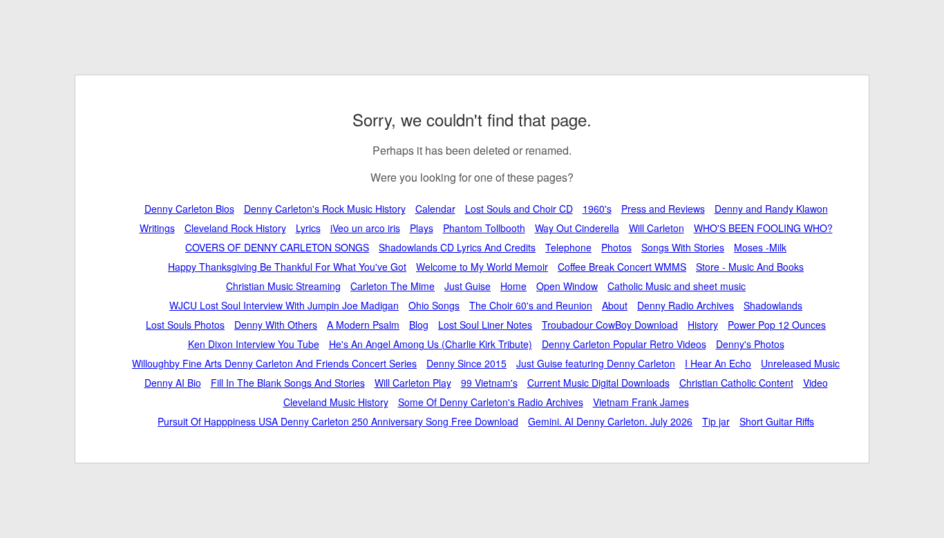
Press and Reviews (663, 208)
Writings (157, 228)
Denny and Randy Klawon (771, 208)
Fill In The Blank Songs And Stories (288, 383)
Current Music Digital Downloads (598, 383)
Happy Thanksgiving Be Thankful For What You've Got (287, 266)
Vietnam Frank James (641, 402)
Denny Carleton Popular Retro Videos (624, 344)
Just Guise (467, 286)
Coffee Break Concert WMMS (622, 266)
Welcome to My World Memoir (482, 266)
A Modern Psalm (363, 325)
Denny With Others (275, 325)
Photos (616, 247)
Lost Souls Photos (185, 325)
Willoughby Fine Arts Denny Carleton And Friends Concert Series (274, 363)
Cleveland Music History (335, 402)
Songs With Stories (682, 247)
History (703, 325)
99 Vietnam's (489, 383)
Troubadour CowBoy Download (610, 325)
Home (513, 286)
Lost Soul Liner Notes (485, 325)
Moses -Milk (760, 247)
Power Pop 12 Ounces (777, 325)
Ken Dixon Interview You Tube (253, 344)
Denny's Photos (750, 344)
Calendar (435, 208)
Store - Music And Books (750, 266)
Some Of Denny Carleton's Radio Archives (490, 402)
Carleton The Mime (392, 286)
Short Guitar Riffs (776, 421)
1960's (597, 208)
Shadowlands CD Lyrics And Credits (457, 247)
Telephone (568, 247)
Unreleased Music (800, 363)
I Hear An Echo (718, 363)
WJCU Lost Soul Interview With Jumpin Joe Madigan (284, 305)
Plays (421, 228)
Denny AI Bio (172, 383)
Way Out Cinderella (577, 228)
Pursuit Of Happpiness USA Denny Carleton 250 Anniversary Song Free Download (338, 421)
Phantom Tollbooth (484, 228)
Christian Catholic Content (736, 383)
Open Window (567, 286)
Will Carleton (656, 228)
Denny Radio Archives (685, 305)
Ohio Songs (434, 305)
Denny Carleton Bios (189, 208)
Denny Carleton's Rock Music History (325, 208)
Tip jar (716, 421)
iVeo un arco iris (365, 228)
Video (815, 383)
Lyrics (308, 228)
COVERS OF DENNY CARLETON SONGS (277, 247)
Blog (418, 325)
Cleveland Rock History (235, 228)
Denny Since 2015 (466, 363)
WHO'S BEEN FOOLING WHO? (763, 228)
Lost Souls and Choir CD (519, 208)
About (614, 305)
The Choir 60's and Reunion (530, 305)
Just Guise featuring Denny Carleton (595, 363)
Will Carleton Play (413, 383)
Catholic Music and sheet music (676, 286)
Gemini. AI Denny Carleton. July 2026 (610, 421)
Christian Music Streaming (283, 286)
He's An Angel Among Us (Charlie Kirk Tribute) (430, 344)
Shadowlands (773, 305)
